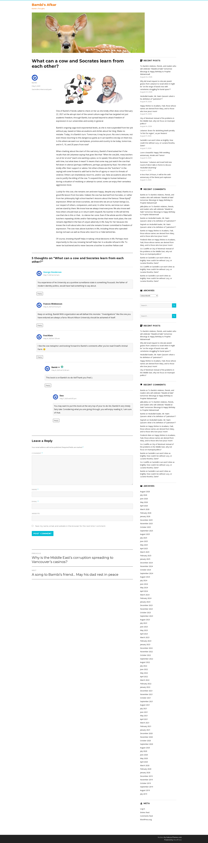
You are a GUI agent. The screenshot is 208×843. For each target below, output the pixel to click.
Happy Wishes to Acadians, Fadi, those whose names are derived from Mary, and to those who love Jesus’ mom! (158, 108)
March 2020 (144, 765)
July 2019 (143, 794)
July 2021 (143, 708)
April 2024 (144, 591)
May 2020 (144, 758)
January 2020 (145, 772)
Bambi (34, 83)
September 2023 (146, 616)
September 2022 (146, 659)
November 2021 (146, 694)
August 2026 (145, 491)
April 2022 (144, 676)
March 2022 (144, 680)
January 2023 (145, 644)
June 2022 (144, 669)
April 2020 (144, 762)
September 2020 (146, 744)
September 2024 (146, 573)
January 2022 (145, 687)
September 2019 (146, 787)
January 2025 (145, 559)
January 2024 (145, 602)
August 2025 (145, 534)
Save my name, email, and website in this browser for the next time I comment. (70, 526)
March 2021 (144, 723)
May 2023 (144, 630)
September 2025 (146, 531)
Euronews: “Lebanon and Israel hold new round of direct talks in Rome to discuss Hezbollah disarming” (156, 165)
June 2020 (144, 755)
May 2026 (144, 502)
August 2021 (145, 705)
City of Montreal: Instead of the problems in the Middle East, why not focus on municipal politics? (157, 121)
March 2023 (144, 637)
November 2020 (146, 737)
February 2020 (145, 769)
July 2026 (143, 495)
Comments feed (146, 816)
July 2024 (143, 580)
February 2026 (145, 513)
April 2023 (144, 634)
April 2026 (144, 506)
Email (35, 501)
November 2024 (146, 566)
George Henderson (52, 272)
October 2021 (145, 698)
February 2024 (145, 598)
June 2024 (144, 584)
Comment (37, 453)
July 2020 (143, 751)
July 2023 (143, 623)
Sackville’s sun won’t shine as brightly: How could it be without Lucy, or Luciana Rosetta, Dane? (157, 143)
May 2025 (144, 545)
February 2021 (145, 726)
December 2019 (146, 776)
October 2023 (145, 612)
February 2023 (145, 641)
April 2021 (144, 719)
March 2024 (144, 595)
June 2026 (144, 498)
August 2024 (145, 577)
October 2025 (145, 527)
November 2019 (146, 779)
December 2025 (146, 520)
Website (36, 513)
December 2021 (146, 691)
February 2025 (145, 555)
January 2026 (145, 516)
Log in (142, 809)
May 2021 (144, 715)
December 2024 (146, 563)
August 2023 (145, 619)
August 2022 (145, 662)
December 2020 (146, 733)
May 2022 (144, 673)
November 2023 (146, 609)
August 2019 (145, 790)
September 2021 (146, 701)
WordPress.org (146, 819)
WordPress (177, 840)
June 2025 (144, 541)
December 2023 (146, 605)
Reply (40, 294)
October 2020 (145, 740)
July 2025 (143, 538)
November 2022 (146, 651)
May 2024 (144, 587)
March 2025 (144, 552)
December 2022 (146, 648)
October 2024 (145, 570)
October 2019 (145, 783)
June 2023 (144, 627)
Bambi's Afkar (44, 5)
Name (35, 489)
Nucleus (161, 837)
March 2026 (144, 509)
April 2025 (144, 548)
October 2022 (145, 655)
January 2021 (145, 730)
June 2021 (144, 712)
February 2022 (145, 683)
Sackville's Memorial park (42, 89)
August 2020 (145, 748)
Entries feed (144, 812)
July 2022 (143, 666)
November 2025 (146, 523)
